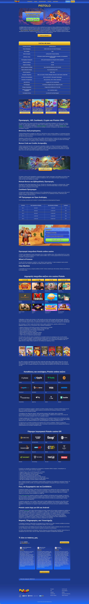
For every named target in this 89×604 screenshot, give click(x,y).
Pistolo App (26, 510)
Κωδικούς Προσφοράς (41, 125)
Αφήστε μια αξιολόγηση (64, 542)
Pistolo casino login (25, 495)
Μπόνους (21, 125)
